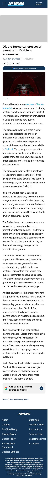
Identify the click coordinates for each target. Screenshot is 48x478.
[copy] (18, 63)
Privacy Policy (9, 434)
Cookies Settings (10, 451)
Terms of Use (36, 434)
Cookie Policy (9, 438)
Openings (34, 420)
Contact (6, 424)
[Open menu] (4, 3)
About (5, 420)
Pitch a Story (35, 429)
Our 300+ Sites (36, 424)
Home (5, 399)
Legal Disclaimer (37, 438)
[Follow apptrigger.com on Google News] (41, 388)
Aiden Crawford (13, 59)
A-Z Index (34, 443)
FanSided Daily (9, 429)
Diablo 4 (9, 149)
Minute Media (15, 458)
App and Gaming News (19, 399)
